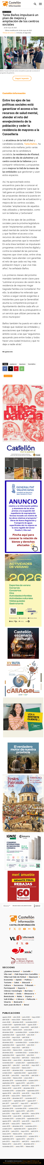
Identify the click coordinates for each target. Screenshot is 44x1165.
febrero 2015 (26, 1123)
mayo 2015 (35, 1121)
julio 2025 (5, 1027)
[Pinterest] (16, 368)
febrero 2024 (17, 1040)
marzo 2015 (15, 1123)
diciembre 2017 (17, 1098)
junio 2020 (15, 1075)
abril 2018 (5, 1095)
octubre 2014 (7, 1128)
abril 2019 (25, 1085)
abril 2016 (25, 1113)
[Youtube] (24, 929)
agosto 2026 (6, 1017)
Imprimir (8, 376)
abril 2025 (34, 1027)
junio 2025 (15, 1027)
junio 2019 (6, 1085)
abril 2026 (5, 1019)
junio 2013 (6, 1141)
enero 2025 (28, 1030)
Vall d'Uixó (7, 12)
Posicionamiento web (34, 1163)
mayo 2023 (16, 1047)
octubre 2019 (33, 1080)
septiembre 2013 (8, 1139)
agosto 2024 (20, 1035)
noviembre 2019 (20, 1080)
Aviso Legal (27, 1161)
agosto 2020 (32, 1073)
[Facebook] (4, 368)
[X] (10, 368)
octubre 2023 (33, 1042)
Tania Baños (30, 144)
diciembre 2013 (7, 1136)
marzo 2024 (6, 1040)
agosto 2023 (20, 1045)
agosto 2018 (6, 1093)
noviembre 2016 (20, 1108)
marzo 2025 (6, 1030)
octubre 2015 (20, 1118)
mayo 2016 (15, 1113)
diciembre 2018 (28, 1088)
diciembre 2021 (29, 1060)
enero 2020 (28, 1078)
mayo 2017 (24, 1103)
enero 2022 (17, 1060)
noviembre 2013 (21, 1136)
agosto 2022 (20, 1055)
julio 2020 (5, 1075)
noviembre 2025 (31, 1022)
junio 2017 (14, 1103)
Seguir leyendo (22, 78)
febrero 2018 (26, 1095)
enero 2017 (28, 1106)
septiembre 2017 (19, 1101)
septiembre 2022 (8, 1055)
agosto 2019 (20, 1083)
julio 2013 (30, 1139)
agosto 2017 (32, 1101)
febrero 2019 (6, 1088)
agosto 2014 (32, 1128)
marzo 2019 (35, 1085)
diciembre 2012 (29, 1144)
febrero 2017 (17, 1106)
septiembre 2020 (20, 1073)
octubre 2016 (33, 1108)
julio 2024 (30, 1035)
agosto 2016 (20, 1111)
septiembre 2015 (32, 1118)
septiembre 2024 (8, 1035)
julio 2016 (30, 1111)
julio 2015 (16, 1121)
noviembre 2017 (30, 1098)
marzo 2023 (6, 1050)
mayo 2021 (35, 1065)
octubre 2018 (20, 1090)
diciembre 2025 (18, 1022)
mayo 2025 (25, 1027)
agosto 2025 (32, 1024)
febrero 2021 (26, 1068)
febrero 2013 (6, 1144)
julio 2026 (16, 1017)
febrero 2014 (17, 1134)
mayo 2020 (25, 1075)
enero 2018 (6, 1098)
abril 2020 (34, 1075)
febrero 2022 (6, 1060)
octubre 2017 (6, 1101)
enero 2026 (6, 1022)
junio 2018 (25, 1093)
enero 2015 (6, 1126)
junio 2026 (26, 1017)
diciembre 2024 (7, 1032)
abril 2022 (25, 1057)
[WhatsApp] (21, 368)
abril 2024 (25, 1037)
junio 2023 (6, 1047)
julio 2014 (5, 1131)
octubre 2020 (7, 1073)
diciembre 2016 (7, 1108)
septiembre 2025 (19, 1024)
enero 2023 (28, 1050)
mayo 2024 (16, 1037)
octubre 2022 (33, 1052)
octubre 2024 (33, 1032)
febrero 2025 (17, 1030)
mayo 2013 (16, 1141)
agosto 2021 (6, 1065)
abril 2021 (5, 1068)
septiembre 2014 (19, 1128)
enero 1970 (19, 1146)
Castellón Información (14, 93)
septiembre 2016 (8, 1111)
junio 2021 (25, 1065)
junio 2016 (6, 1113)
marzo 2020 (6, 1078)
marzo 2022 (35, 1057)
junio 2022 (6, 1057)
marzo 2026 (16, 1019)
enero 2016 (17, 1116)
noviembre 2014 (31, 1126)
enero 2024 (28, 1040)
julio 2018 (16, 1093)
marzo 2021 (15, 1068)
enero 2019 (17, 1088)
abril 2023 (25, 1047)
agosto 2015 (6, 1121)
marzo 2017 (6, 1106)
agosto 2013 (20, 1139)
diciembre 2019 (7, 1080)
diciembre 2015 (28, 1116)
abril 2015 (5, 1123)
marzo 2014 (6, 1134)
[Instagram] (19, 929)
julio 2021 (16, 1065)
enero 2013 (17, 1144)
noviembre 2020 (31, 1070)
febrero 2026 (26, 1019)
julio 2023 (30, 1045)
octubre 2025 (7, 1024)
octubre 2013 (33, 1136)
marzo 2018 (15, 1095)
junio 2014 (15, 1131)
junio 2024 (6, 1037)
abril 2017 (34, 1103)
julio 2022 (30, 1055)
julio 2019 (30, 1083)
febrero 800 (30, 1146)
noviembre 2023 (21, 1042)
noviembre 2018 (7, 1090)
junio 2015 (25, 1121)
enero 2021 (6, 1070)
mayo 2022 (16, 1057)
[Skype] (34, 929)
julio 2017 (5, 1103)
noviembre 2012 (7, 1146)
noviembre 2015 (7, 1118)
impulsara (22, 364)
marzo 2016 (35, 1113)
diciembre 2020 (17, 1070)
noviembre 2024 (21, 1032)
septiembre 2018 (32, 1090)
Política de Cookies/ (18, 1163)
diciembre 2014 (17, 1126)
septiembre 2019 (8, 1083)
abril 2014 (34, 1131)
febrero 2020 (17, 1078)
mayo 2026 (36, 1017)
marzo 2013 (35, 1141)
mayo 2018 (35, 1093)
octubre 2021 (20, 1062)
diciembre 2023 (7, 1042)
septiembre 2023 (8, 1045)
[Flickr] (29, 929)
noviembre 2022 (21, 1052)
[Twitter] (14, 929)
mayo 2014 (25, 1131)
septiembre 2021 (32, 1062)
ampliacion (13, 364)
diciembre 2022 (7, 1052)
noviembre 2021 (7, 1062)
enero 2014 (28, 1134)
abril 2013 (25, 1141)
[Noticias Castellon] (11, 4)
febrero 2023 (17, 1050)
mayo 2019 (15, 1085)
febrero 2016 (6, 1116)
